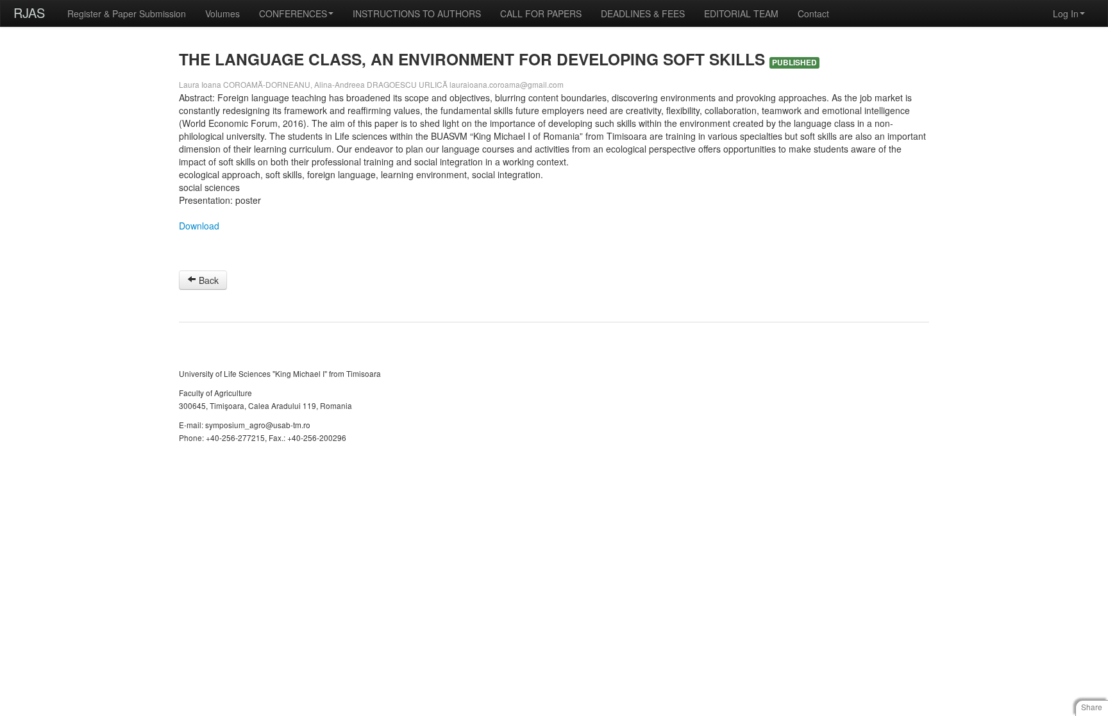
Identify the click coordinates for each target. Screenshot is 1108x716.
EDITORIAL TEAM (741, 13)
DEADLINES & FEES (643, 13)
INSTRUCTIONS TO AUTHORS (417, 13)
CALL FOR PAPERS (541, 13)
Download (199, 225)
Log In (1066, 13)
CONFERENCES (293, 13)
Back (207, 280)
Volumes (222, 13)
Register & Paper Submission (126, 13)
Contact (813, 13)
